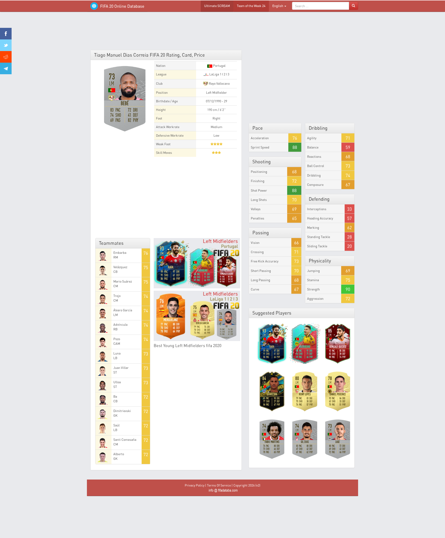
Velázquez (120, 267)
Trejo (117, 296)
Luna (117, 353)
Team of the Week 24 (251, 6)
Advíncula (120, 324)
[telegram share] (6, 68)
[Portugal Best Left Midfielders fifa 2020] (197, 263)
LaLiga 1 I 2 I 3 (219, 74)
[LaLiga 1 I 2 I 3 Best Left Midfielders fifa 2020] (197, 316)
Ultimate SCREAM (217, 6)
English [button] (278, 6)
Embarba (119, 253)
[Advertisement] (222, 32)
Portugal (219, 66)
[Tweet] (6, 45)
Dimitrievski (122, 411)
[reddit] (6, 57)
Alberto (118, 454)
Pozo (116, 339)
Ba (115, 396)
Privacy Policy (194, 485)
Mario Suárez (122, 281)
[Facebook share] (6, 33)
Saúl (116, 425)
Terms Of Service (219, 485)
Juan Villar (121, 368)
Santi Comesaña (124, 439)
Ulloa (117, 382)
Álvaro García (122, 310)
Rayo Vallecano (219, 83)
